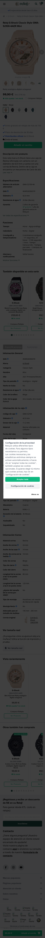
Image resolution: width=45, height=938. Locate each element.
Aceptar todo (22, 479)
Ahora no (35, 494)
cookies (11, 448)
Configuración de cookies (22, 486)
